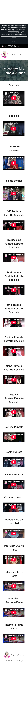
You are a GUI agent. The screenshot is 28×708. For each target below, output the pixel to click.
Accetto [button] (14, 41)
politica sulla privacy (13, 31)
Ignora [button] (14, 37)
